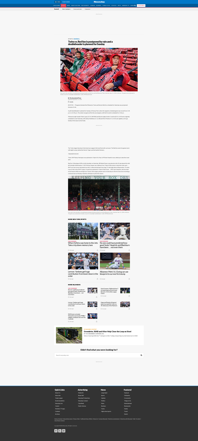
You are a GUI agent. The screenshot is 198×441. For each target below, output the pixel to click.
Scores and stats (78, 9)
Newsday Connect (83, 400)
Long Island (56, 5)
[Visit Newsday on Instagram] (63, 430)
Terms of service (58, 418)
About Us (57, 393)
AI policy (138, 418)
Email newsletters (60, 400)
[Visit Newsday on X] (59, 430)
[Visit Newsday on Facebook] (56, 430)
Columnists (87, 9)
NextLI (126, 414)
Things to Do (106, 5)
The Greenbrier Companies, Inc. (95, 333)
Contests (57, 411)
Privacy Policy (76, 418)
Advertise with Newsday (126, 418)
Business (98, 5)
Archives (57, 414)
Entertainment (128, 403)
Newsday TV (125, 5)
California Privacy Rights (86, 418)
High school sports (106, 411)
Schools (113, 5)
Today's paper (59, 398)
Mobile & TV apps (60, 408)
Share (71, 101)
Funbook (126, 393)
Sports (63, 5)
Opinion (92, 5)
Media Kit (80, 393)
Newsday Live (59, 403)
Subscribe (57, 395)
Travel (126, 411)
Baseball (56, 9)
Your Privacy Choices (60, 420)
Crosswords (127, 398)
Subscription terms (67, 418)
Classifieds (81, 403)
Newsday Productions (84, 398)
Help (134, 418)
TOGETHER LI (141, 5)
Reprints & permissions (113, 418)
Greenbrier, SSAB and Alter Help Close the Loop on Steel (107, 331)
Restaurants (85, 5)
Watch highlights (66, 9)
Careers (57, 406)
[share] (97, 250)
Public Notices (82, 406)
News (68, 5)
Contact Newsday (103, 418)
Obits (119, 5)
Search (132, 5)
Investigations (75, 5)
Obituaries (127, 395)
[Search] (141, 355)
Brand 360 (81, 395)
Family (126, 408)
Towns (103, 408)
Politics (103, 400)
